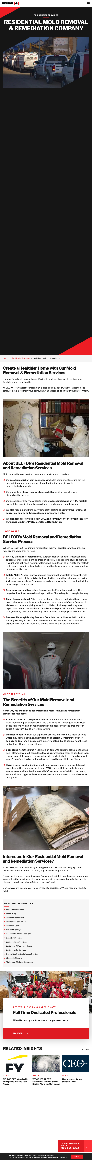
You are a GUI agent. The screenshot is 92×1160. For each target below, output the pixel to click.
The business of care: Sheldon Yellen (72, 1080)
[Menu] (88, 3)
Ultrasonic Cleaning (14, 958)
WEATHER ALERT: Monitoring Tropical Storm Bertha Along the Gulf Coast (45, 1081)
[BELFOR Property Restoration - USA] (46, 3)
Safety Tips (39, 1075)
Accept (76, 1156)
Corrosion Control (13, 926)
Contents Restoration (15, 918)
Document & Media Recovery (18, 934)
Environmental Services (16, 950)
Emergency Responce (15, 910)
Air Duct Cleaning (13, 930)
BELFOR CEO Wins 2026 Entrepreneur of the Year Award (15, 1081)
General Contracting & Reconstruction (22, 954)
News (6, 1075)
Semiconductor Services (16, 942)
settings (65, 1158)
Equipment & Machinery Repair (19, 946)
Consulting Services (14, 938)
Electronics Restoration (16, 922)
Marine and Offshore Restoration (19, 962)
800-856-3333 (70, 1148)
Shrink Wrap (11, 914)
